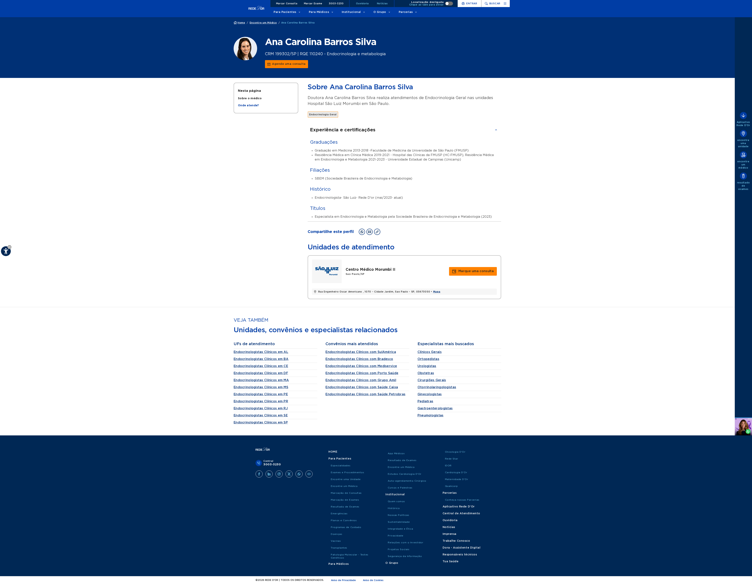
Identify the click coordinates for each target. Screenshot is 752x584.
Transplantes (339, 548)
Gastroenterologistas (435, 408)
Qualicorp (451, 486)
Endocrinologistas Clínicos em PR (261, 401)
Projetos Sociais (398, 549)
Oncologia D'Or (455, 452)
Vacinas (336, 541)
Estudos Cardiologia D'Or (404, 474)
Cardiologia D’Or (456, 472)
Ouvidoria (362, 3)
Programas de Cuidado (346, 527)
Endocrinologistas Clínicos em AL (261, 352)
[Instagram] (279, 473)
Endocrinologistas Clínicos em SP (261, 422)
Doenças (336, 534)
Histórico (394, 508)
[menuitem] (250, 98)
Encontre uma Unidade (346, 479)
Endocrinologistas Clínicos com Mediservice (361, 366)
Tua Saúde (451, 561)
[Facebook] (259, 473)
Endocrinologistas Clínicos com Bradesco (359, 359)
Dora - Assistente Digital (462, 547)
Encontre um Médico (344, 486)
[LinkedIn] (269, 473)
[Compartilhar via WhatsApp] (362, 232)
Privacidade (395, 535)
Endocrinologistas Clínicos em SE (261, 415)
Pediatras (425, 401)
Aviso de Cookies (373, 580)
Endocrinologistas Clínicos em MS (261, 387)
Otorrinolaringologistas (437, 387)
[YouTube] (309, 473)
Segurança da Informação (405, 556)
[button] (9, 247)
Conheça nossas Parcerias (462, 500)
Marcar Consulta (286, 3)
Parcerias (406, 12)
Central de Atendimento (461, 513)
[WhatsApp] (299, 473)
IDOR (448, 465)
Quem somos (396, 501)
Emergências (339, 513)
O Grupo (379, 12)
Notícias (382, 3)
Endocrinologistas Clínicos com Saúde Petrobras (365, 394)
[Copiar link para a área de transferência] (377, 232)
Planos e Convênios (344, 520)
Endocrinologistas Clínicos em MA (261, 380)
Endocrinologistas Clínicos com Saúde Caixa (361, 387)
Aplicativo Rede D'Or (459, 506)
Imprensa (449, 534)
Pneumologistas (431, 415)
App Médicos (396, 453)
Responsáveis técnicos (460, 554)
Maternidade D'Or (456, 479)
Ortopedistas (428, 359)
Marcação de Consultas (346, 493)
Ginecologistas (430, 394)
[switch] (431, 3)
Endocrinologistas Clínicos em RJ (261, 408)
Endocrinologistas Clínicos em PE (261, 394)
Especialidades (340, 465)
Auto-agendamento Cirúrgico (407, 481)
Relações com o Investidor (405, 542)
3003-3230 (336, 3)
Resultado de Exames (345, 506)
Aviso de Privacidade (343, 580)
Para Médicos (319, 12)
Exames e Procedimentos (347, 472)
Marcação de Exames (345, 500)
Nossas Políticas (398, 515)
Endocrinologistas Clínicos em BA (261, 359)
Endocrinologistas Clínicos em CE (261, 366)
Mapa (436, 292)
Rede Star (451, 459)
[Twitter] (289, 473)
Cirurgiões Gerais (432, 380)
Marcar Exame (313, 3)
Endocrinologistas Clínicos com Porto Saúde (361, 373)
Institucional (351, 12)
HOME (332, 451)
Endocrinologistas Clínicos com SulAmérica (360, 352)
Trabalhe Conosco (456, 541)
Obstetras (426, 373)
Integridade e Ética (400, 529)
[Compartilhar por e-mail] (369, 232)
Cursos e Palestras (400, 488)
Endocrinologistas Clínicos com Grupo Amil (360, 380)
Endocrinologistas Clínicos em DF (261, 373)
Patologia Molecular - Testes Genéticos (349, 556)
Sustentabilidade (399, 522)
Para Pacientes (285, 12)
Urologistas (427, 366)
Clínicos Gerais (430, 352)
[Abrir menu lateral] (505, 3)
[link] (286, 64)
